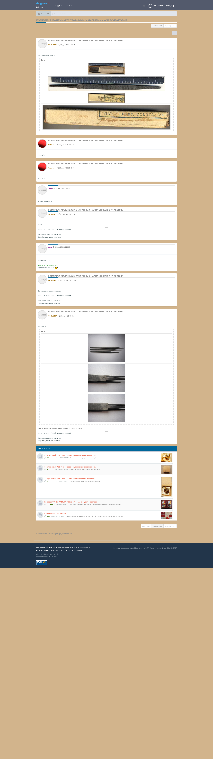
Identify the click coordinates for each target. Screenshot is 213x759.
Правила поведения (61, 547)
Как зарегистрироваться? (80, 547)
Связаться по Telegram (73, 550)
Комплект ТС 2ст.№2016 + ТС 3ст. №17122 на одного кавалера (70, 502)
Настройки (146, 526)
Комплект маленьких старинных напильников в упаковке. (82, 20)
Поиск (68, 5)
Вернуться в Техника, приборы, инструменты (54, 534)
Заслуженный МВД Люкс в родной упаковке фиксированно (69, 478)
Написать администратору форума (49, 550)
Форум (58, 5)
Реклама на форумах (44, 547)
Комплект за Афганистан (55, 513)
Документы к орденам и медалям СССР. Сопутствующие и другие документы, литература (94, 516)
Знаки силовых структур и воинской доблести (85, 458)
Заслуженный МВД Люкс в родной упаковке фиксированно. (70, 455)
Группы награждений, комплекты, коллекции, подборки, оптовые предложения (95, 504)
